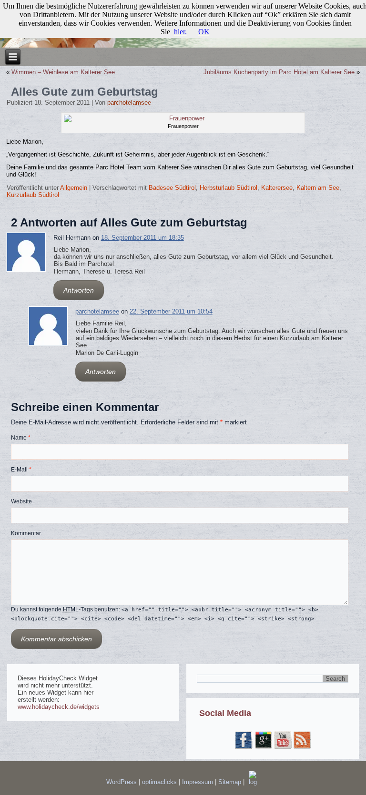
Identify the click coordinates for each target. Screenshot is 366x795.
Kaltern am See (317, 187)
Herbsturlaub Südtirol (228, 187)
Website (21, 501)
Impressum (198, 781)
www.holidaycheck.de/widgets (59, 706)
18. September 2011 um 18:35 (142, 237)
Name (20, 437)
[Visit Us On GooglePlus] (263, 747)
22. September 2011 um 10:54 (171, 311)
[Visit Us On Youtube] (282, 747)
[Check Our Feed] (302, 747)
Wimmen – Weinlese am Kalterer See (63, 72)
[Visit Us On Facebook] (243, 747)
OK (204, 32)
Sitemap (230, 781)
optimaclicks (160, 781)
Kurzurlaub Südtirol (33, 194)
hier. (180, 32)
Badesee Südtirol (172, 187)
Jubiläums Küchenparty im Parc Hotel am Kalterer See (279, 72)
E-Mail (21, 469)
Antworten (78, 290)
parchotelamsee (129, 102)
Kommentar (26, 533)
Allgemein (73, 187)
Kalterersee (277, 187)
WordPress (121, 781)
